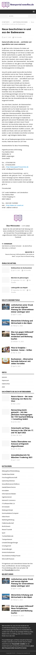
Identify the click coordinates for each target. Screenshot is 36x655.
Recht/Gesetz (6, 526)
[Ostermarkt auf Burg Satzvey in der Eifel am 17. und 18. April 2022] (6, 430)
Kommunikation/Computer (10, 513)
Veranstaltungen (7, 549)
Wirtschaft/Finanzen (8, 559)
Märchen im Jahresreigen (20, 278)
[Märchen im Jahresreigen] (6, 280)
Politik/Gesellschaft (8, 523)
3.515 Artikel (26, 226)
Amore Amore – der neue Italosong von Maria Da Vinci (22, 398)
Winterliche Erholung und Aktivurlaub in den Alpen (22, 322)
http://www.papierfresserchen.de (17, 167)
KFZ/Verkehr (6, 507)
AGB (3, 387)
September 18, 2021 (19, 280)
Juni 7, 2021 (16, 460)
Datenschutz (6, 384)
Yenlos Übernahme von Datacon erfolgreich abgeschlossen (21, 443)
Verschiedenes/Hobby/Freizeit (11, 556)
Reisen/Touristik (7, 529)
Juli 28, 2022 (16, 422)
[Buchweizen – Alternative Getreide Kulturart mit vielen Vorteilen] (6, 361)
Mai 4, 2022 (16, 404)
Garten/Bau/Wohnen (8, 481)
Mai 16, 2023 (17, 353)
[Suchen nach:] (18, 16)
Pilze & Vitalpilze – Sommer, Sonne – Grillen (21, 349)
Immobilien (5, 490)
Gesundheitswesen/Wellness (11, 484)
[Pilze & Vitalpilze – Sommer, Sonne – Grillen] (6, 349)
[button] (33, 11)
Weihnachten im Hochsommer (21, 268)
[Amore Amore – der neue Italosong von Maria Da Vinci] (6, 398)
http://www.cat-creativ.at (14, 205)
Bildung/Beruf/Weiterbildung (10, 471)
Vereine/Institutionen (8, 552)
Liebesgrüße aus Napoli (19, 288)
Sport (3, 533)
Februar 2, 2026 (18, 326)
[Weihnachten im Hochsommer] (6, 270)
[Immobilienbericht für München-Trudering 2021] (6, 457)
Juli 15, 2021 (16, 270)
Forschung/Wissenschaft (9, 477)
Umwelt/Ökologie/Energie (10, 542)
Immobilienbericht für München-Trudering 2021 (21, 456)
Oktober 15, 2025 (18, 341)
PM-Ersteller (18, 37)
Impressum (5, 380)
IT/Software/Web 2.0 (8, 503)
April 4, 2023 (17, 366)
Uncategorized (6, 546)
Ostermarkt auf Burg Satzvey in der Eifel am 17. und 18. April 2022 (22, 430)
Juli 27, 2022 (7, 37)
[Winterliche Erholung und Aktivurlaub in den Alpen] (6, 322)
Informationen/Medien (9, 494)
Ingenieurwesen (7, 497)
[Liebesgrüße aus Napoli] (6, 290)
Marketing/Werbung (8, 520)
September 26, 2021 (19, 290)
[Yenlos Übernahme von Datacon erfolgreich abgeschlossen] (6, 443)
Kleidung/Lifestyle (7, 510)
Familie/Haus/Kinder (8, 474)
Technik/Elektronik (7, 536)
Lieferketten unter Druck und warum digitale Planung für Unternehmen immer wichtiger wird (22, 308)
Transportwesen (7, 539)
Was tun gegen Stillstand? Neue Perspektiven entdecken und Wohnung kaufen (22, 335)
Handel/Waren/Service (9, 487)
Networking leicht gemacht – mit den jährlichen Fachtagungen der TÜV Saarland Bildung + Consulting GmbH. (22, 414)
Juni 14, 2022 (17, 449)
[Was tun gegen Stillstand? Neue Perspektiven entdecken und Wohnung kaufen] (6, 334)
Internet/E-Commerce (8, 500)
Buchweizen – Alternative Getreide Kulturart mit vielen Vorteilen (22, 361)
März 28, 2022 (17, 435)
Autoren (4, 377)
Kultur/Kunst (6, 516)
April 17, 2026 (17, 314)
